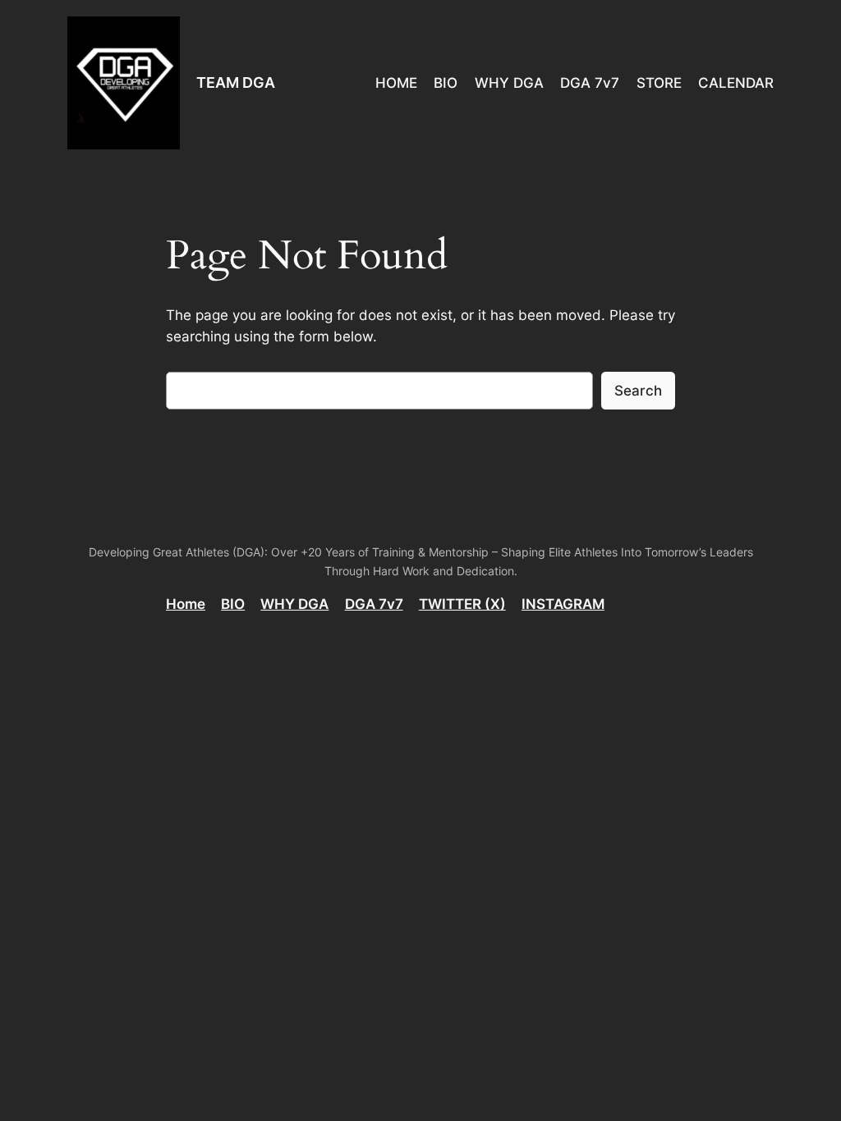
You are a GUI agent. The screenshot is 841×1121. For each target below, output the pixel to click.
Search (638, 390)
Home (185, 604)
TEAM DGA (235, 82)
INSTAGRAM (563, 604)
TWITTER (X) (462, 604)
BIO (233, 604)
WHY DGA (294, 604)
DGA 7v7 (374, 604)
